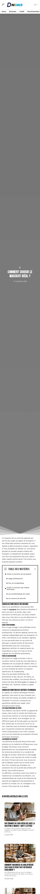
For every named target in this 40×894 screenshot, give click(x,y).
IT (20, 268)
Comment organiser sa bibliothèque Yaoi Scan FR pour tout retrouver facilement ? (19, 867)
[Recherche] (30, 4)
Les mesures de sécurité (17, 598)
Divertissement (13, 804)
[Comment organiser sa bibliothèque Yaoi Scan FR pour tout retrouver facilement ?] (20, 853)
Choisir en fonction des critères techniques (18, 588)
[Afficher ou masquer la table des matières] (33, 569)
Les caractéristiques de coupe (19, 594)
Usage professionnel (15, 578)
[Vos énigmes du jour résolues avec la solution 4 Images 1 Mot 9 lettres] (20, 811)
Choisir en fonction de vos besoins (19, 574)
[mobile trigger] (4, 4)
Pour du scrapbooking (16, 583)
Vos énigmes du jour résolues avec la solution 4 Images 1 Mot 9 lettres (20, 824)
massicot (12, 609)
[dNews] (15, 4)
